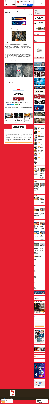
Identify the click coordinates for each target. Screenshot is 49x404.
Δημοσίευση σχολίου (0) (18, 142)
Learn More (5, 400)
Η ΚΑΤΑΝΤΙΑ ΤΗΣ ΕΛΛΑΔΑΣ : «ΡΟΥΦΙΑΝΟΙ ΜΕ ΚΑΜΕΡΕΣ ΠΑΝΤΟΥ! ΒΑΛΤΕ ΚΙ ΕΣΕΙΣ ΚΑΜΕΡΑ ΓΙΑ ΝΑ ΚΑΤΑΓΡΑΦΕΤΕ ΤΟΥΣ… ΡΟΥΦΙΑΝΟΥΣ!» (36, 250)
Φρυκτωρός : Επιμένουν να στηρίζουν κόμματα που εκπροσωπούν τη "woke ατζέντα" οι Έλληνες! (42, 227)
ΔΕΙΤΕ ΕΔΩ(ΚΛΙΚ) (36, 298)
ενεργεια (35, 271)
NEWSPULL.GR (9, 4)
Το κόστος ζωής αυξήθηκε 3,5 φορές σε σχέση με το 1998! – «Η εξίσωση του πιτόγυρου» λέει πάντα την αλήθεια (28, 119)
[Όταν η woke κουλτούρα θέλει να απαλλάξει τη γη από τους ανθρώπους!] (35, 136)
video (8, 9)
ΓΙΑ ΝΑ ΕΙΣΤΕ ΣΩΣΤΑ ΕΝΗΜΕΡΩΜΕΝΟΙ (18, 90)
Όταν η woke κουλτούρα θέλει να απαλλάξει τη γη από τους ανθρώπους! (41, 136)
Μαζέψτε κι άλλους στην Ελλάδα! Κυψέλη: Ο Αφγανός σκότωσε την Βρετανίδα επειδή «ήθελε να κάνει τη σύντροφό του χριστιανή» (36, 214)
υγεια (34, 287)
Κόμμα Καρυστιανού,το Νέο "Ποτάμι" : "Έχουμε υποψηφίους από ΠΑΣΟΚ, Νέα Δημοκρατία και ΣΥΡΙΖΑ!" (42, 249)
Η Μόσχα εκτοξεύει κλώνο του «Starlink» (42, 187)
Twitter (13, 104)
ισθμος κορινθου (12, 102)
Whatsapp (17, 104)
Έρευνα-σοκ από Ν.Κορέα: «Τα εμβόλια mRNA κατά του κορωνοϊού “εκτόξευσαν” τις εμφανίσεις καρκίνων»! (39, 58)
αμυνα (34, 260)
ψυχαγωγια (35, 288)
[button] (44, 3)
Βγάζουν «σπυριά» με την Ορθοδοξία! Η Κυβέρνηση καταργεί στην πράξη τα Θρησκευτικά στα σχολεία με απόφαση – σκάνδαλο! (8, 119)
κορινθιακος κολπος (17, 102)
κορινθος (21, 102)
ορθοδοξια (35, 277)
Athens (36, 10)
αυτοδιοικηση (35, 264)
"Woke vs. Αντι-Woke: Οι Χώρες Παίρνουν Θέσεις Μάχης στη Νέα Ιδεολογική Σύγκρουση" (36, 227)
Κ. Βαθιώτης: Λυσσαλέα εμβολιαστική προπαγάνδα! (36, 172)
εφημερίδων (41, 343)
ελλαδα (8, 102)
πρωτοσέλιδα (38, 343)
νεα (23, 102)
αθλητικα (35, 259)
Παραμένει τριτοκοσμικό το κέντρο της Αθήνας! (42, 213)
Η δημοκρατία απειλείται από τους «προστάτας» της (41, 154)
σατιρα (34, 282)
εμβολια (35, 270)
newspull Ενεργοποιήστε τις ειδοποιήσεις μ (10, 42)
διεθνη (34, 266)
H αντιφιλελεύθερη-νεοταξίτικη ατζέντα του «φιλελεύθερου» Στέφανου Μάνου (41, 162)
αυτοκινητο (35, 265)
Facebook (9, 104)
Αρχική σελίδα (6, 9)
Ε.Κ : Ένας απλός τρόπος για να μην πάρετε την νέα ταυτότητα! (36, 236)
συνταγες (35, 283)
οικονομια (35, 276)
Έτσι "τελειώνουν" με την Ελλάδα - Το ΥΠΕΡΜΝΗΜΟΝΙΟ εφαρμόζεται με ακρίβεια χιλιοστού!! (42, 237)
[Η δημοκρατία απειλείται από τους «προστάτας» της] (35, 154)
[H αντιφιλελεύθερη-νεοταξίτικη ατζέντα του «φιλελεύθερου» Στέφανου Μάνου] (35, 162)
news (25, 102)
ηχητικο (35, 272)
